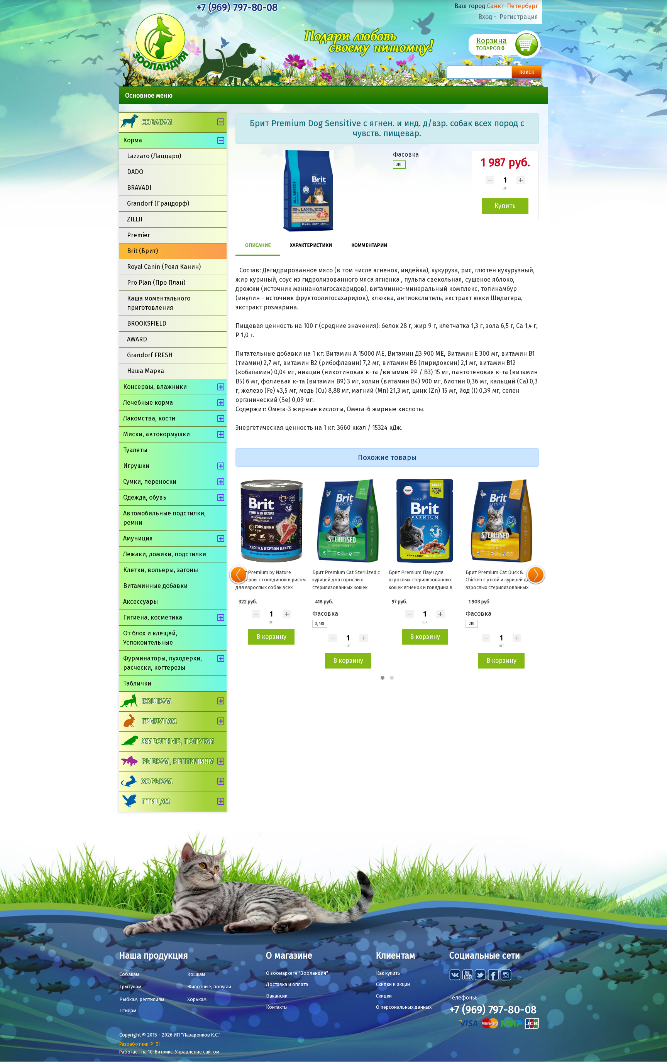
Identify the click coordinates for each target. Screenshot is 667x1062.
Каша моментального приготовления (158, 303)
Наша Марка (145, 371)
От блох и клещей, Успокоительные (150, 638)
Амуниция (138, 538)
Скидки (384, 996)
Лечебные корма (148, 402)
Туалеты (135, 450)
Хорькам (157, 781)
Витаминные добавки (155, 585)
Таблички (137, 683)
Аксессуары (140, 601)
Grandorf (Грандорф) (158, 203)
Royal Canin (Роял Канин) (164, 266)
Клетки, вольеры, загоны (160, 570)
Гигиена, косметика (152, 617)
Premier (138, 235)
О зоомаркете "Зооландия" (297, 973)
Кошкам (156, 701)
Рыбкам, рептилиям (178, 761)
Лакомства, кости (149, 418)
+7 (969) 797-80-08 (237, 8)
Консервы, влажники (155, 386)
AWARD (137, 339)
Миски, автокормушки (156, 434)
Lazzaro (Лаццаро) (154, 156)
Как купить (388, 973)
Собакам (157, 122)
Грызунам (159, 721)
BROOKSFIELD (146, 323)
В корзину (271, 636)
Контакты (277, 1007)
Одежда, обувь (144, 497)
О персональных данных (404, 1007)
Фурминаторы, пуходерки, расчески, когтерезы (162, 663)
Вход (485, 16)
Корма (132, 140)
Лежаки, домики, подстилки (164, 554)
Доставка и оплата (287, 984)
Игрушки (136, 465)
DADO (135, 172)
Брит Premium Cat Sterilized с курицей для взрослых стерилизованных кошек (346, 579)
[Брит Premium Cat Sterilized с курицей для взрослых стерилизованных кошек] (348, 520)
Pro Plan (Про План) (156, 282)
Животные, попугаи (178, 741)
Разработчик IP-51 (139, 1044)
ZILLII (134, 219)
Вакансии (277, 996)
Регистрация (518, 16)
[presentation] (238, 575)
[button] (382, 678)
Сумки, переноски (149, 481)
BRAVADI (139, 187)
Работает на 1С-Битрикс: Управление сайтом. (169, 1052)
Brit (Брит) (142, 251)
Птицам (155, 801)
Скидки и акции (393, 984)
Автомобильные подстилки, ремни (164, 518)
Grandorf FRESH (150, 355)
